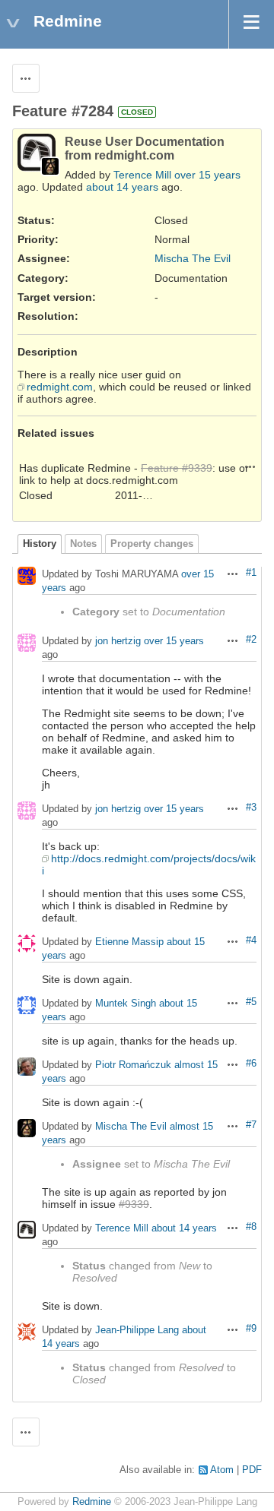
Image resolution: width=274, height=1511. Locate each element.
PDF (252, 1470)
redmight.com (60, 387)
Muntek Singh (125, 1004)
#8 (251, 1227)
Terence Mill (142, 175)
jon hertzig (118, 641)
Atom (222, 1470)
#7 (251, 1125)
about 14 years (122, 187)
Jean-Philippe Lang (137, 1330)
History (39, 544)
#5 (251, 1002)
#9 (251, 1328)
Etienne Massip (129, 942)
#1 (251, 572)
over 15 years (207, 175)
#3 (251, 807)
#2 (251, 639)
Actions (250, 466)
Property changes (151, 544)
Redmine (91, 1502)
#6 (251, 1063)
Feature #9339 (176, 468)
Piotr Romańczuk (133, 1065)
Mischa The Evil (193, 258)
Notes (83, 544)
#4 (251, 940)
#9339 (134, 1204)
